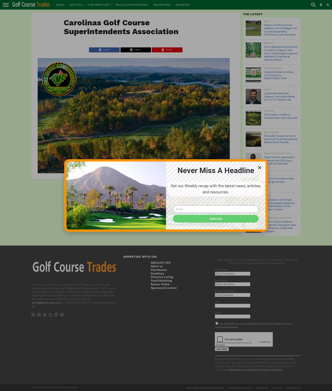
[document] (166, 195)
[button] (259, 167)
